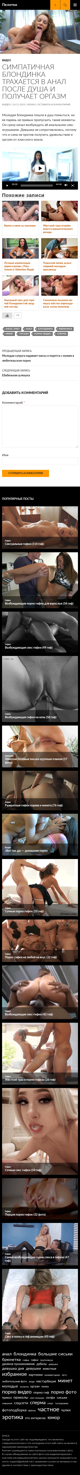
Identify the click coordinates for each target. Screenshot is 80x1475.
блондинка (45, 329)
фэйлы (32, 1410)
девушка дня (13, 1368)
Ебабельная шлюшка (16, 373)
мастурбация (46, 1381)
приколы (21, 1397)
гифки (34, 1360)
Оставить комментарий (53, 104)
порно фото (64, 1392)
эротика (12, 1417)
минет (10, 334)
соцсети (21, 1403)
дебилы (42, 1364)
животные (49, 1368)
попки (45, 1386)
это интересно (35, 1418)
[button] (40, 168)
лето (64, 1375)
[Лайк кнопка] (7, 315)
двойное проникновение (18, 1364)
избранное (65, 329)
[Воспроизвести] (7, 185)
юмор (54, 1417)
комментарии (52, 1375)
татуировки (61, 1403)
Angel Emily (13, 329)
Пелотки (9, 5)
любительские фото (14, 1381)
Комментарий (13, 402)
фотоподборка (14, 1410)
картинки (36, 1374)
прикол (7, 1397)
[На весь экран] (73, 185)
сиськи (62, 1397)
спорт (50, 1403)
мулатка (24, 1387)
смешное (7, 1403)
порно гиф (41, 1392)
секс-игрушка (37, 1398)
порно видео (42, 334)
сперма (61, 334)
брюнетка (11, 1360)
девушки (33, 1369)
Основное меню (75, 5)
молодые (10, 1386)
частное (48, 1409)
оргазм (24, 334)
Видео (6, 60)
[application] (40, 168)
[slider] (37, 186)
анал (29, 329)
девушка (53, 1364)
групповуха (46, 1360)
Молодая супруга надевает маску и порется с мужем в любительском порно (38, 356)
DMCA (5, 1436)
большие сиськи (55, 1354)
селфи (50, 1397)
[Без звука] (66, 185)
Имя (5, 455)
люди (31, 1382)
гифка (26, 1360)
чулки (66, 1410)
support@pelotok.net (21, 1461)
